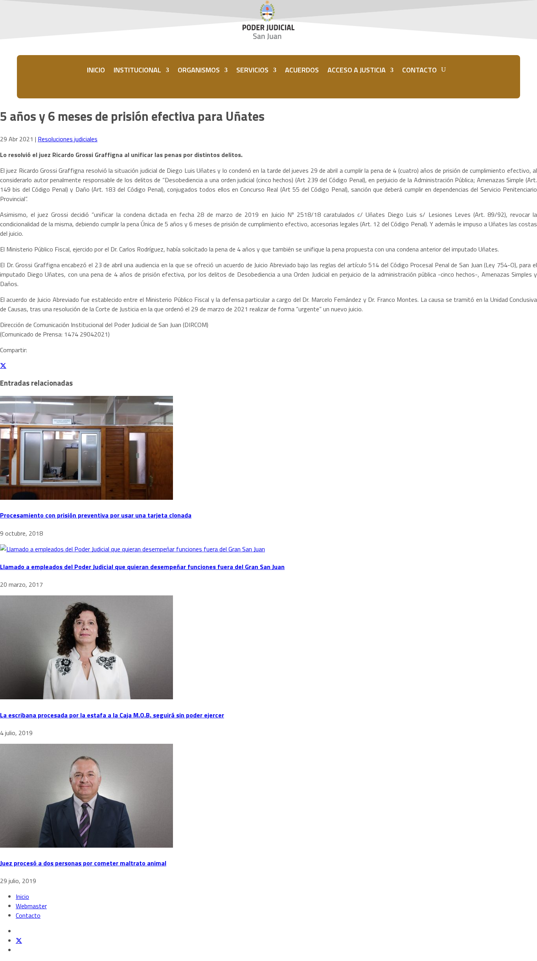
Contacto (28, 915)
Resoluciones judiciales (67, 139)
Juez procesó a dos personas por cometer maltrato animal (83, 863)
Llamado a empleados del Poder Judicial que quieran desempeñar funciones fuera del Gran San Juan (142, 566)
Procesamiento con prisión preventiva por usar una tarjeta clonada (95, 515)
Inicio (22, 896)
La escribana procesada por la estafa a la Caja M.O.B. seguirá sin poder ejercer (112, 715)
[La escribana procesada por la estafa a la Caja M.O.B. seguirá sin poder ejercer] (86, 697)
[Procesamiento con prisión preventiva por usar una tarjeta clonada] (86, 497)
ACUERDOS (302, 70)
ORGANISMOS (199, 70)
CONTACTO (419, 70)
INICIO (96, 70)
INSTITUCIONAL (137, 70)
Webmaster (31, 906)
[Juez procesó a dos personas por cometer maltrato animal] (86, 845)
